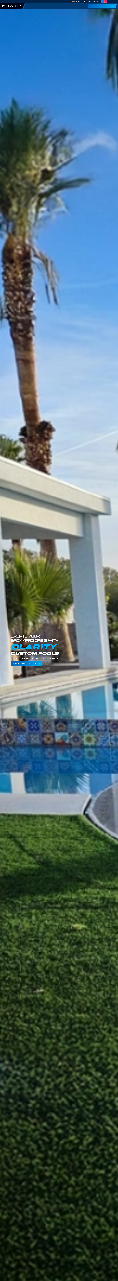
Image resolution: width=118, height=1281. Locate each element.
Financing (82, 6)
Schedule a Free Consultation (101, 6)
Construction (47, 6)
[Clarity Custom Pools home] (13, 6)
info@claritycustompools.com (93, 1)
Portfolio (73, 6)
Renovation (58, 6)
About (30, 6)
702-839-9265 (77, 1)
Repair (66, 6)
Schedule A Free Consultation (25, 663)
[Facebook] (102, 1)
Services (37, 6)
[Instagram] (105, 1)
